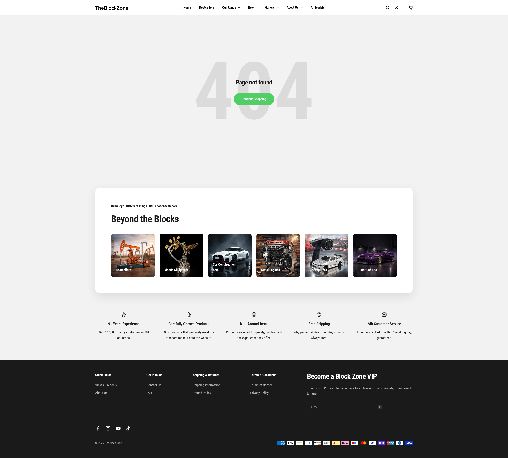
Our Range (229, 7)
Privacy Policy (259, 393)
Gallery (270, 7)
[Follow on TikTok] (128, 428)
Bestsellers (206, 7)
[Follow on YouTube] (118, 428)
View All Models (106, 385)
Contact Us (153, 385)
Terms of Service (261, 385)
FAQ (149, 393)
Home (187, 7)
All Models (318, 7)
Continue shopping (254, 99)
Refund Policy (202, 393)
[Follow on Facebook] (98, 428)
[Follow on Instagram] (108, 428)
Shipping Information (206, 385)
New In (252, 7)
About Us (293, 7)
